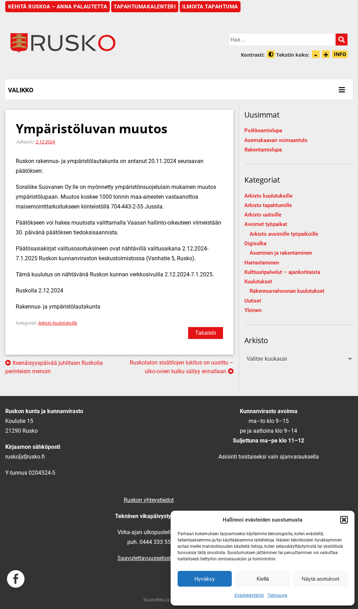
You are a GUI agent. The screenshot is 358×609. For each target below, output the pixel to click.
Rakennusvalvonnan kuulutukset (287, 291)
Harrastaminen (261, 263)
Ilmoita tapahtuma (210, 6)
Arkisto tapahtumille (268, 205)
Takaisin (205, 333)
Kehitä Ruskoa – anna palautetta (57, 6)
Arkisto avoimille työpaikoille (284, 234)
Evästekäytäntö (249, 595)
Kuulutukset (258, 282)
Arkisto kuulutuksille (57, 323)
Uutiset (252, 301)
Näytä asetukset (320, 579)
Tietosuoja (277, 595)
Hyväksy (204, 579)
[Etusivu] (92, 43)
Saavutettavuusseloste (145, 558)
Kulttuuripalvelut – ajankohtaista (282, 272)
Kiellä (263, 579)
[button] (344, 519)
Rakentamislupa (263, 150)
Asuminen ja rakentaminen (281, 253)
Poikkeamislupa (263, 131)
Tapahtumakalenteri (145, 6)
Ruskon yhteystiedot (149, 500)
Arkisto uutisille (262, 215)
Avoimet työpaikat (265, 224)
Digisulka (255, 244)
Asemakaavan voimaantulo (276, 140)
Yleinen (253, 310)
